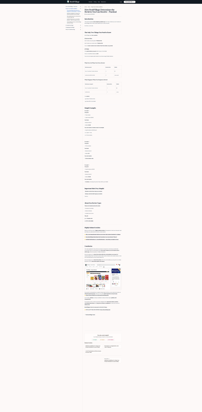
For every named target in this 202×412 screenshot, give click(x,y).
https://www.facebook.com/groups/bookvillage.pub (97, 295)
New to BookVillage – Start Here (71, 6)
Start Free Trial (129, 1)
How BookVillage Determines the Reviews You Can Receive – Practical (74, 11)
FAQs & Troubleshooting (70, 29)
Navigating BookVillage (70, 27)
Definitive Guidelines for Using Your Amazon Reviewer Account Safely (73, 14)
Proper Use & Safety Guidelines (71, 8)
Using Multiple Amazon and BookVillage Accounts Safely (74, 22)
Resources (103, 1)
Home (86, 6)
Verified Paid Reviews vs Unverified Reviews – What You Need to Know (73, 20)
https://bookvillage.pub (105, 309)
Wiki (89, 6)
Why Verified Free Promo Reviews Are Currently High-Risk (74, 17)
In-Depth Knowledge (69, 25)
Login (121, 1)
